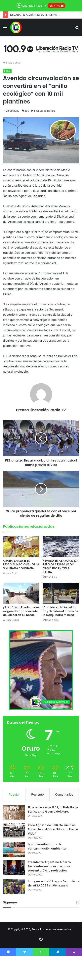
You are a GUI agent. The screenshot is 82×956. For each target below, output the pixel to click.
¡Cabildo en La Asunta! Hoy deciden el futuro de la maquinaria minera (60, 611)
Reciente (37, 794)
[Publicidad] (41, 48)
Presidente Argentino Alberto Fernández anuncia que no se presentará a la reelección (49, 866)
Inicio (9, 62)
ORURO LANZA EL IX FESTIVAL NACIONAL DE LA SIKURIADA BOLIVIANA (21, 564)
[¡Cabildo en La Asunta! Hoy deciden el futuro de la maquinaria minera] (61, 593)
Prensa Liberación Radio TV (41, 409)
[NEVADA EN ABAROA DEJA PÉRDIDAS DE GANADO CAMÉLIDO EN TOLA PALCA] (61, 546)
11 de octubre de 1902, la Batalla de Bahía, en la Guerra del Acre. (53, 809)
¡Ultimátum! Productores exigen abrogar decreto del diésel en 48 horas (21, 611)
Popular (14, 794)
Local (18, 62)
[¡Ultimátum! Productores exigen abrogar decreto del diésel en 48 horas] (21, 593)
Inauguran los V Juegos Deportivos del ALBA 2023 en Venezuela (53, 883)
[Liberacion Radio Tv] (16, 27)
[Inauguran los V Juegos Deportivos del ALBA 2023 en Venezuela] (14, 886)
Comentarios (64, 794)
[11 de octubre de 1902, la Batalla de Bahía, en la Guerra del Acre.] (14, 812)
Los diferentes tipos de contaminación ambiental (47, 846)
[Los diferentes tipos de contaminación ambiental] (14, 849)
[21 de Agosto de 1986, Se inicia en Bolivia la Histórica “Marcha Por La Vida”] (14, 830)
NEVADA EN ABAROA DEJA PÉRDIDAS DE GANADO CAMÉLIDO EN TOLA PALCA (60, 566)
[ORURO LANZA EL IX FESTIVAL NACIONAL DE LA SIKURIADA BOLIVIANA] (21, 546)
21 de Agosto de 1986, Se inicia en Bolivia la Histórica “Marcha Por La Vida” (53, 829)
